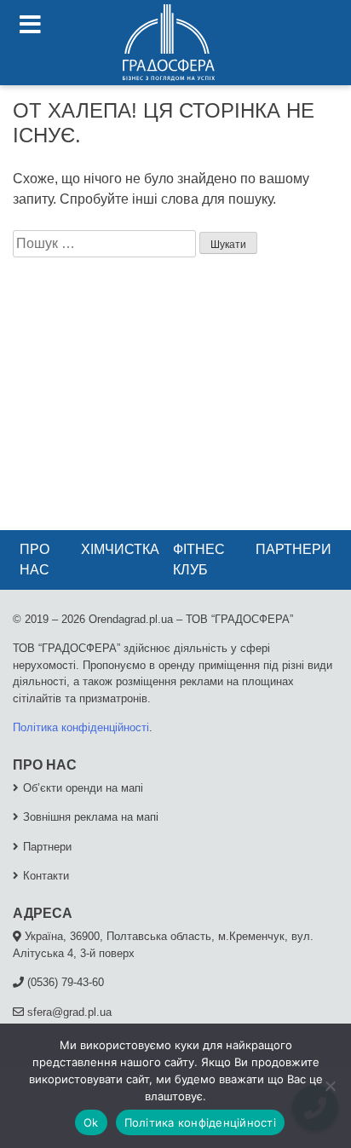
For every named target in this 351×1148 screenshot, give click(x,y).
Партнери (293, 549)
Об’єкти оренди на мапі (83, 788)
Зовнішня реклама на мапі (90, 817)
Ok (91, 1122)
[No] (329, 1085)
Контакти (46, 875)
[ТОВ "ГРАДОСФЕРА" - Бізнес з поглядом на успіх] (169, 42)
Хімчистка (120, 549)
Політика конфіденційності (81, 727)
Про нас (34, 559)
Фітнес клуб (199, 559)
